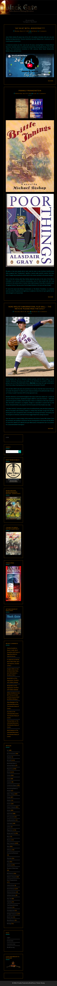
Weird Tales (10, 917)
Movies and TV (10, 833)
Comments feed (11, 944)
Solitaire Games (11, 895)
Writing (9, 923)
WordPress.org (10, 947)
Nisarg (43, 983)
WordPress (32, 983)
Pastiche (9, 858)
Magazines (9, 830)
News (8, 846)
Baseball (9, 757)
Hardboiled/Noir (11, 820)
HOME (7, 437)
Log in (8, 937)
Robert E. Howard (11, 877)
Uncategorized (10, 910)
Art (8, 750)
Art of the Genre (11, 753)
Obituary (9, 849)
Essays (8, 797)
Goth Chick (10, 813)
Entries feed (10, 940)
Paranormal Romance (12, 853)
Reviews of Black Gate (12, 868)
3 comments (43, 311)
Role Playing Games (12, 880)
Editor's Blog (10, 794)
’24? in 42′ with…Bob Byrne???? (30, 28)
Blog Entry (9, 768)
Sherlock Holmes (11, 892)
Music (8, 836)
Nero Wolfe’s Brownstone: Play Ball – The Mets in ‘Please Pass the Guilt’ (29, 308)
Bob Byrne (34, 31)
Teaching (9, 902)
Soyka (35, 93)
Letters (9, 826)
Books (8, 772)
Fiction (9, 803)
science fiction (10, 885)
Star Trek (9, 898)
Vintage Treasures (11, 913)
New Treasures (10, 843)
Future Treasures (11, 807)
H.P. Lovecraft (10, 817)
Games (8, 810)
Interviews (9, 823)
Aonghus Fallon (11, 669)
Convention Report (12, 785)
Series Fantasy (10, 888)
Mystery (9, 840)
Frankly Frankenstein (30, 91)
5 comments (43, 31)
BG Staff (9, 760)
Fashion (9, 800)
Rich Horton (10, 873)
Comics (9, 775)
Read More (51, 81)
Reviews (9, 865)
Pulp (8, 861)
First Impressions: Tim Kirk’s (13, 680)
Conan (8, 778)
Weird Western (10, 920)
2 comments (42, 93)
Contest (9, 782)
